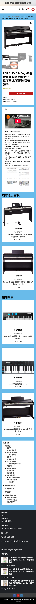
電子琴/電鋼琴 (16, 16)
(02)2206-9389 (9, 537)
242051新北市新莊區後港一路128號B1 (16, 541)
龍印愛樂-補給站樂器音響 (18, 3)
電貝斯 (9, 457)
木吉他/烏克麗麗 (12, 452)
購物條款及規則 (6, 521)
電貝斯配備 (12, 459)
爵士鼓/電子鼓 (11, 461)
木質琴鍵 (14, 101)
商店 (3, 515)
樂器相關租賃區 (10, 485)
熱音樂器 (8, 16)
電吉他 (9, 448)
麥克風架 (11, 482)
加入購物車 (21, 93)
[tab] (6, 109)
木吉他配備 (12, 455)
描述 (6, 109)
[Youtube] (18, 595)
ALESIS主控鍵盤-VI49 (18, 384)
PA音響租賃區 (9, 488)
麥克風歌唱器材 (12, 480)
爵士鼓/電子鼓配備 (15, 464)
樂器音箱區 (10, 473)
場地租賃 (8, 492)
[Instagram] (21, 595)
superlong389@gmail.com (13, 550)
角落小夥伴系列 (12, 497)
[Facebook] (14, 595)
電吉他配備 (12, 450)
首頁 (3, 16)
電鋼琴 (8, 101)
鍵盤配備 (11, 470)
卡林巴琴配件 (11, 502)
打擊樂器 (9, 466)
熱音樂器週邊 (11, 475)
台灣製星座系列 (12, 500)
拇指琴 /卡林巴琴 (10, 495)
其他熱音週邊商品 (14, 477)
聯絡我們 (4, 518)
